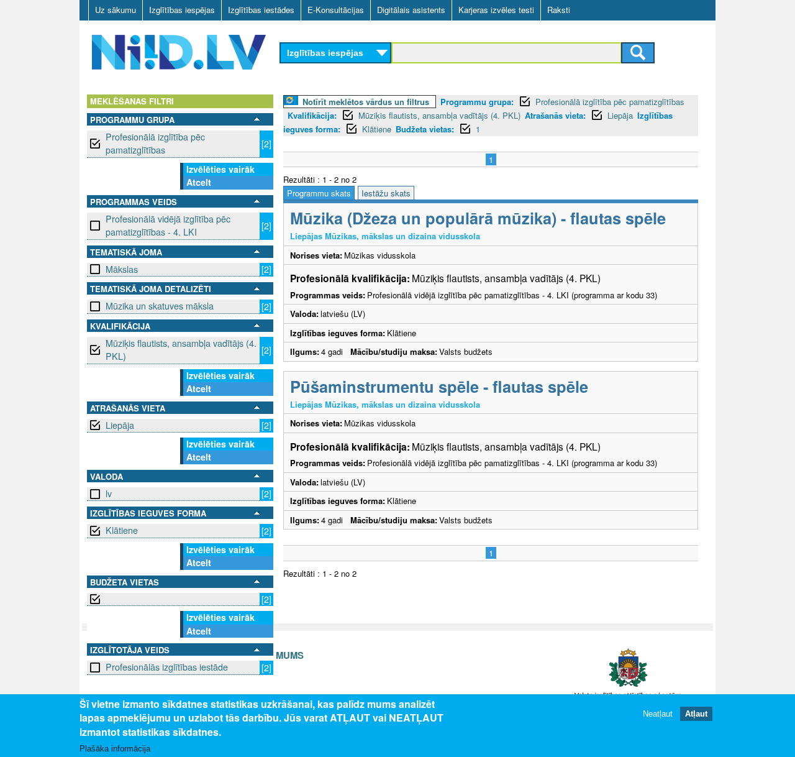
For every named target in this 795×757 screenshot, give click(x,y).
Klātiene (122, 530)
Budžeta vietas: (425, 129)
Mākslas (122, 269)
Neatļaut (658, 713)
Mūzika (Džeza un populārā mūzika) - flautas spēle (478, 217)
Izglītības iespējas (182, 10)
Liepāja (120, 425)
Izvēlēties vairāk (220, 169)
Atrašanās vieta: (555, 115)
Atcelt (198, 182)
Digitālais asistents (411, 10)
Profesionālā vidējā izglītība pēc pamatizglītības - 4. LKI (168, 225)
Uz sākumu (115, 10)
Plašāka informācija (115, 748)
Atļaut (696, 713)
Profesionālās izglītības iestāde (167, 667)
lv (109, 493)
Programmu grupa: (477, 102)
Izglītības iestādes (261, 10)
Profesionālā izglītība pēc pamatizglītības (155, 143)
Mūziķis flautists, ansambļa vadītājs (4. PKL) (181, 349)
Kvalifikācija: (312, 115)
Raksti (558, 10)
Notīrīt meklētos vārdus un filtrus (365, 102)
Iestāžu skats (386, 193)
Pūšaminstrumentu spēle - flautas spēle (439, 386)
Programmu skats (319, 193)
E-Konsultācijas (335, 10)
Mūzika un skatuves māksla (160, 306)
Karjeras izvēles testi (496, 10)
